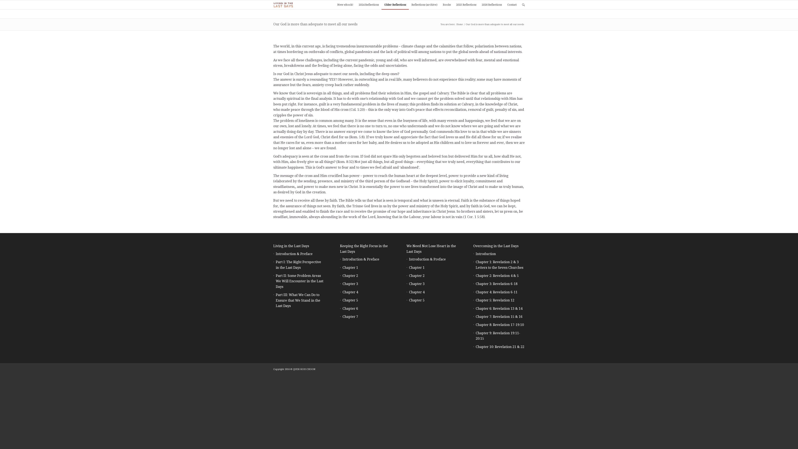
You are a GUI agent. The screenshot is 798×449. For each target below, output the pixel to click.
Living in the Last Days (291, 246)
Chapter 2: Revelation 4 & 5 (497, 276)
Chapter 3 (350, 284)
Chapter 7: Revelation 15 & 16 (499, 317)
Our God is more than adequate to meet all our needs (315, 24)
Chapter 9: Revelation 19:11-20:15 (498, 335)
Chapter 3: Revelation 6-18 (496, 284)
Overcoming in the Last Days (495, 246)
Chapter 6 (350, 309)
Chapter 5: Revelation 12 (495, 300)
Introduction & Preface (294, 254)
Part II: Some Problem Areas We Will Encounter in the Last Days (299, 281)
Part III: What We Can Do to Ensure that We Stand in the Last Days (298, 300)
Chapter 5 (350, 300)
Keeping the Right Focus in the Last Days (364, 248)
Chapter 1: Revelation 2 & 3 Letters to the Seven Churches (499, 264)
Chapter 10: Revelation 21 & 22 (500, 347)
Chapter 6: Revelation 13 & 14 (499, 309)
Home (459, 24)
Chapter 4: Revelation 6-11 (496, 292)
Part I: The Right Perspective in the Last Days (298, 264)
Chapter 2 (350, 276)
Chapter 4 (350, 292)
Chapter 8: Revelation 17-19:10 (500, 325)
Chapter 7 (350, 317)
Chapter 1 (350, 268)
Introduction (486, 254)
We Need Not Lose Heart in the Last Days (431, 248)
